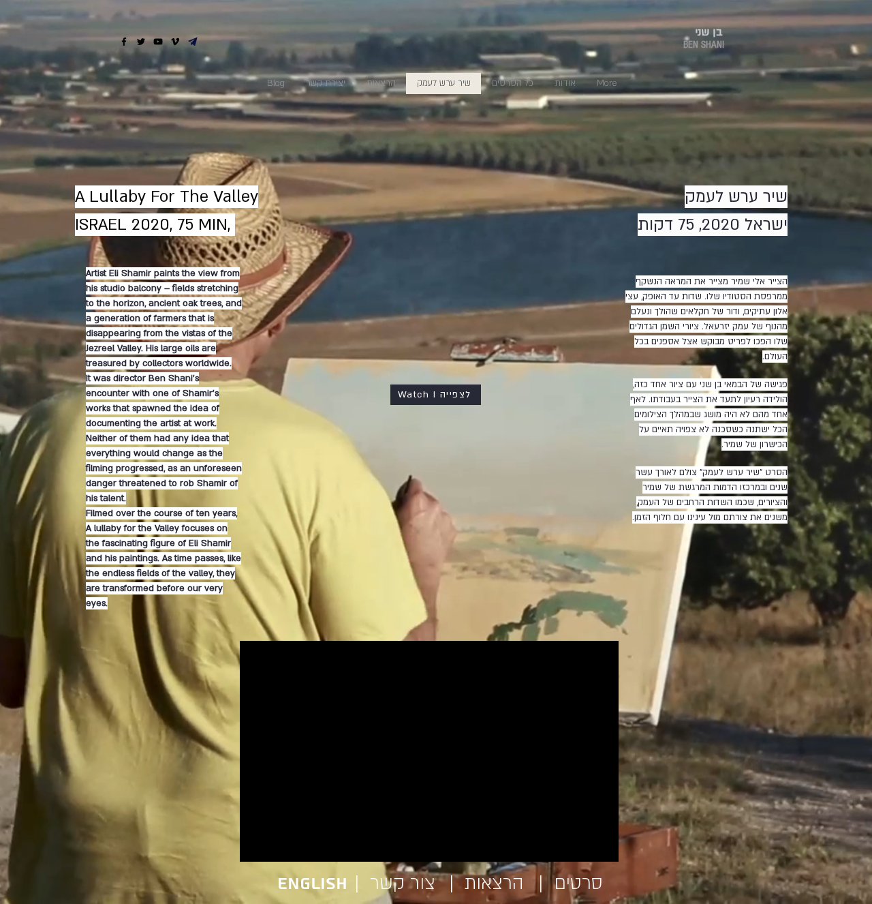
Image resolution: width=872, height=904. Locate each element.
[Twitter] (141, 41)
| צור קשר (390, 883)
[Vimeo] (175, 41)
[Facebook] (124, 41)
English (315, 884)
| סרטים (570, 883)
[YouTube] (158, 41)
